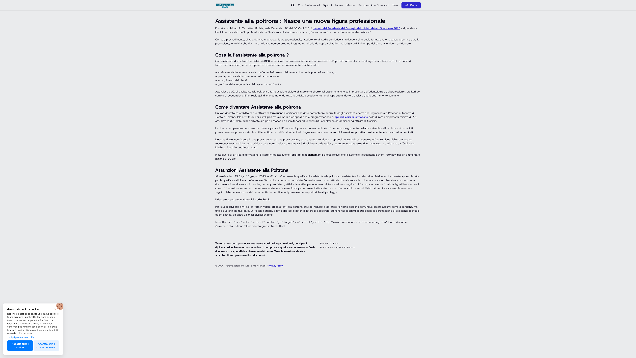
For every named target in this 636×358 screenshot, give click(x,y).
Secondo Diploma (329, 243)
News (395, 5)
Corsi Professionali (309, 5)
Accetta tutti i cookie (20, 345)
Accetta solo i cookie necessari (46, 345)
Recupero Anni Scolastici (373, 5)
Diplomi (327, 5)
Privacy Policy (275, 265)
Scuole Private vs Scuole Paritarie (337, 247)
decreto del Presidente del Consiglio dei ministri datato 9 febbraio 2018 (356, 28)
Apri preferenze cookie (22, 337)
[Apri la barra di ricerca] (293, 5)
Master (350, 5)
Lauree (339, 5)
